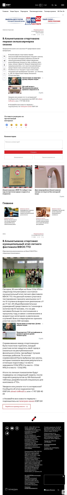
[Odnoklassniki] (17, 428)
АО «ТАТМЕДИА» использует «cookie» (33, 476)
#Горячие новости (38, 29)
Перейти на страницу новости (15, 406)
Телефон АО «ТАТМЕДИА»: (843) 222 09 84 (51, 448)
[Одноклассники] (4, 65)
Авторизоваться (18, 157)
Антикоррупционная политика (50, 445)
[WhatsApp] (4, 69)
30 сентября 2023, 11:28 (37, 235)
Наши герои (14, 11)
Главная (5, 11)
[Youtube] (12, 428)
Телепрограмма (50, 11)
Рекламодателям (36, 11)
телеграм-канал (26, 106)
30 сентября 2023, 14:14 (37, 31)
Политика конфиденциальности (31, 487)
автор (4, 233)
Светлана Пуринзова (8, 29)
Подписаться (54, 482)
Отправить (34, 152)
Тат (45, 5)
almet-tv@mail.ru (18, 391)
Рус (36, 5)
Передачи (24, 11)
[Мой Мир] (4, 73)
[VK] (7, 428)
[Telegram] (4, 60)
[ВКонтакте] (4, 56)
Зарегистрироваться (48, 157)
